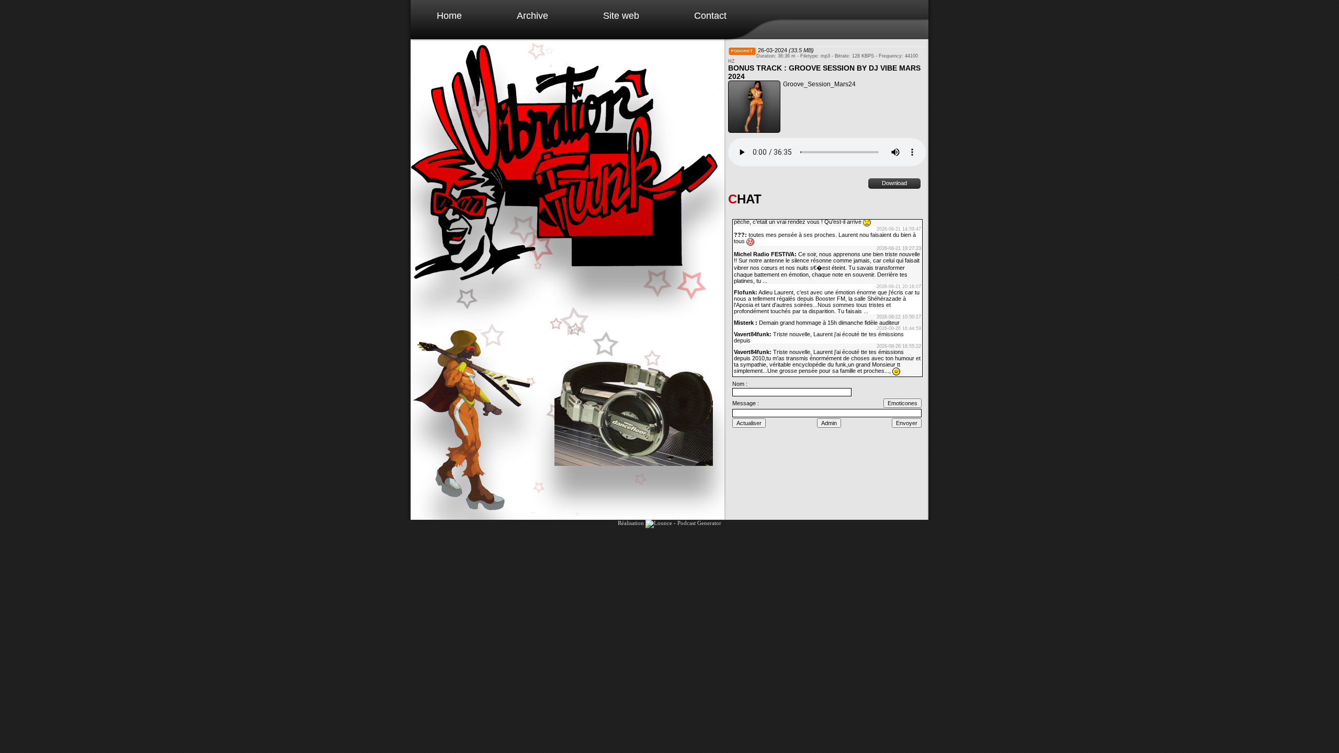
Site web (621, 15)
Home (449, 15)
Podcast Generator (699, 523)
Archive (532, 15)
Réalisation (631, 523)
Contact (710, 15)
